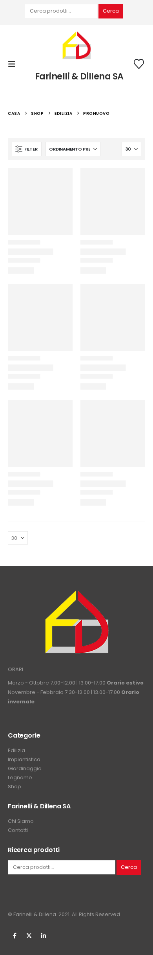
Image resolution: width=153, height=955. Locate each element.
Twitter (29, 936)
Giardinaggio (25, 768)
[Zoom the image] (76, 594)
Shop (14, 786)
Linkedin (43, 936)
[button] (14, 64)
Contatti (18, 830)
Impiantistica (24, 759)
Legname (20, 777)
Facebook (14, 936)
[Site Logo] (76, 46)
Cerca (111, 11)
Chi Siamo (21, 821)
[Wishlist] (139, 64)
